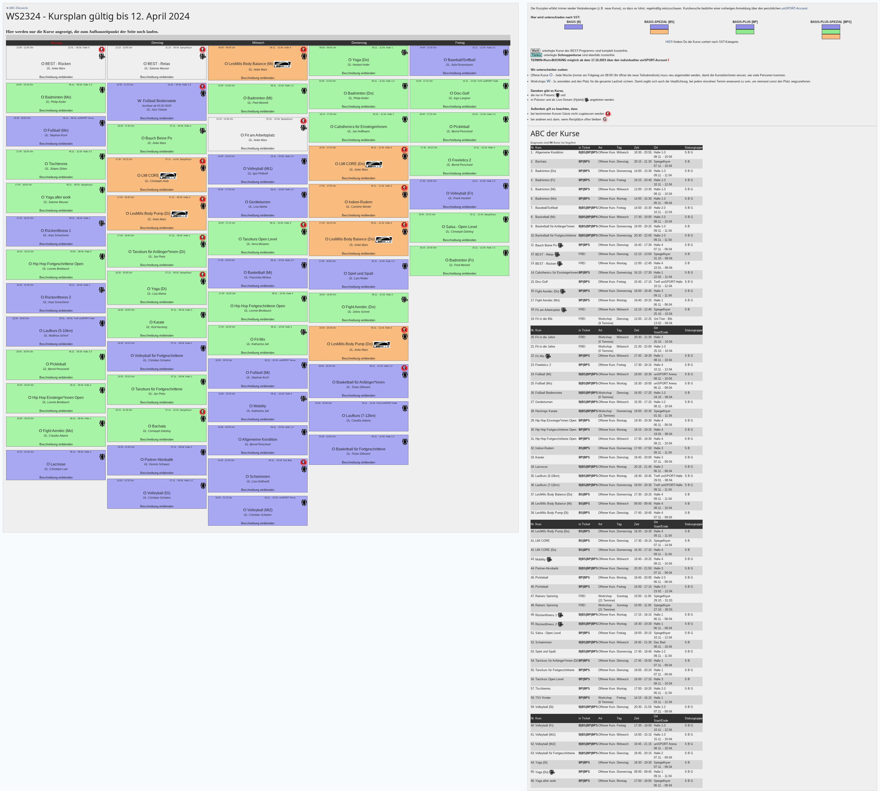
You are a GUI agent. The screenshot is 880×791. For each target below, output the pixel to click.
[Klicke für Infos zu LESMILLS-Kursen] (168, 175)
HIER (669, 41)
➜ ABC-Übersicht (17, 8)
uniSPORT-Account (794, 8)
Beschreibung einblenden (56, 77)
